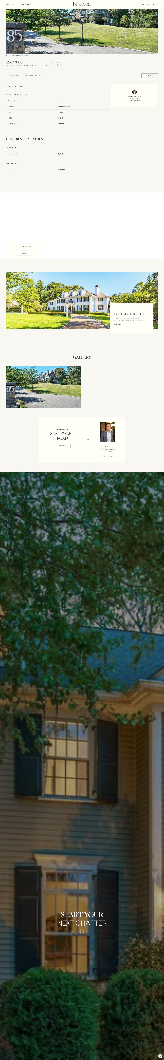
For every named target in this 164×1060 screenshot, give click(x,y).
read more (117, 324)
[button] (150, 75)
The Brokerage (25, 4)
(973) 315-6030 (135, 99)
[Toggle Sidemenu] (157, 4)
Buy (7, 4)
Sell (14, 4)
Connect (146, 4)
